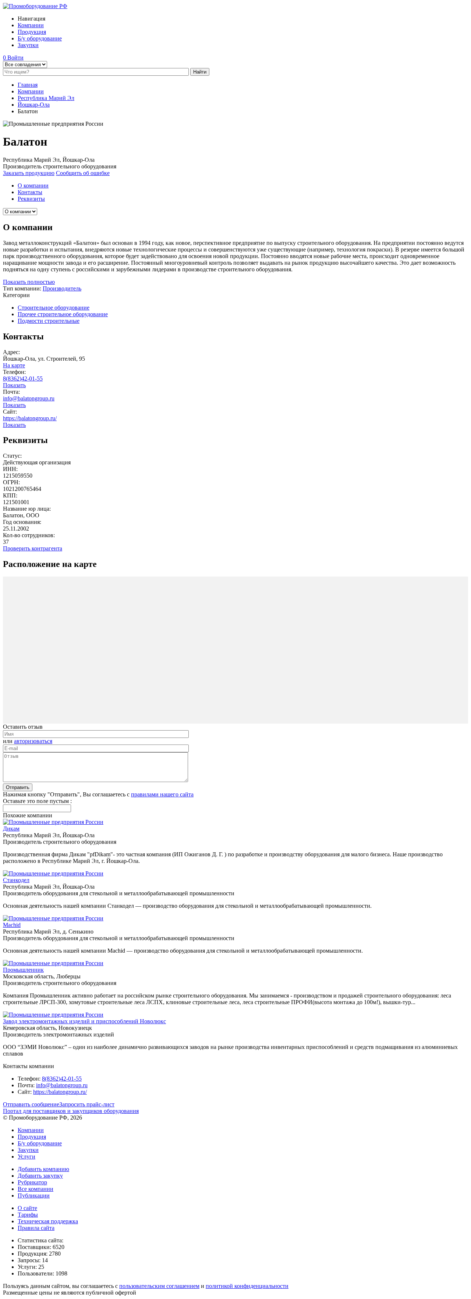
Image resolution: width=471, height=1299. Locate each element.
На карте (14, 365)
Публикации (34, 1195)
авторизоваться (33, 741)
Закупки (28, 45)
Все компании (35, 1189)
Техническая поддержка (48, 1221)
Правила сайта (36, 1228)
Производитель (62, 288)
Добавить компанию (43, 1169)
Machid (12, 925)
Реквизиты (31, 199)
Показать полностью (29, 282)
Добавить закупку (40, 1176)
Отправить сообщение (31, 1104)
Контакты (30, 192)
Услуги (26, 1156)
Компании (31, 25)
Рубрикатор (32, 1182)
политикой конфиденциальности (247, 1286)
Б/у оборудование (40, 38)
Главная (28, 85)
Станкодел (16, 880)
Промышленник (23, 970)
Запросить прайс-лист (86, 1104)
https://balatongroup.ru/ (30, 418)
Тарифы (28, 1214)
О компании (33, 185)
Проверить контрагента (32, 548)
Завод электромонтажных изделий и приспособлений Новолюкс (84, 1021)
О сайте (27, 1208)
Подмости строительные (48, 321)
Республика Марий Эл (46, 98)
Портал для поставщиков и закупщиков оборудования (71, 1111)
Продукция (32, 32)
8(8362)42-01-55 (23, 378)
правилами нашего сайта (162, 794)
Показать (14, 385)
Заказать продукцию (28, 173)
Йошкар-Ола (34, 104)
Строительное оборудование (53, 307)
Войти (15, 57)
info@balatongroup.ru (28, 398)
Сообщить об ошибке (83, 173)
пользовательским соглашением (159, 1286)
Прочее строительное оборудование (63, 314)
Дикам (11, 828)
